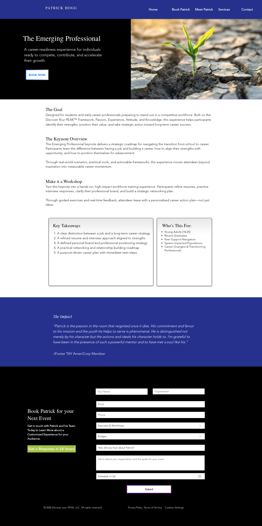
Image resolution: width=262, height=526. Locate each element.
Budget (100, 430)
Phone (100, 409)
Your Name (102, 385)
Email (99, 398)
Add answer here (106, 442)
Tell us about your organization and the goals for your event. (129, 452)
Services (101, 419)
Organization (160, 385)
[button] (51, 448)
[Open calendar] (199, 476)
